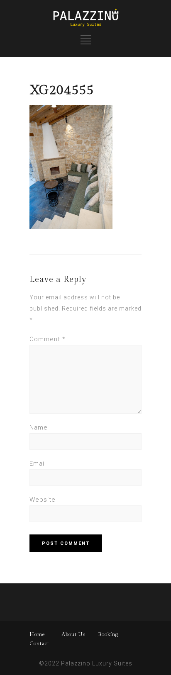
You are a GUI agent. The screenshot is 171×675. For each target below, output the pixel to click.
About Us (74, 634)
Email (37, 463)
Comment (47, 339)
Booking (108, 634)
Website (42, 499)
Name (38, 427)
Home (37, 634)
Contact (39, 643)
